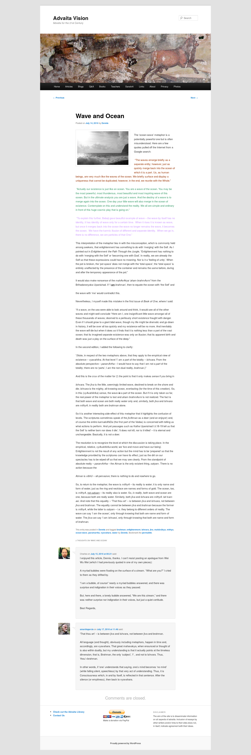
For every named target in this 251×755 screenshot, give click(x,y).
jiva (151, 529)
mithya (170, 529)
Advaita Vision (70, 18)
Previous (58, 97)
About (152, 86)
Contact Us (59, 715)
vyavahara (106, 532)
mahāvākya (160, 529)
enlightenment (134, 529)
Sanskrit (129, 86)
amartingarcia (87, 629)
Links (141, 86)
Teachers (115, 86)
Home (57, 86)
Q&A (91, 86)
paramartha (94, 532)
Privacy (164, 86)
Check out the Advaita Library (68, 711)
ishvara (145, 529)
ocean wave (81, 532)
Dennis (105, 123)
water (115, 532)
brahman (121, 529)
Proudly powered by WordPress (125, 743)
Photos (177, 86)
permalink (147, 532)
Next (194, 97)
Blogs (81, 86)
